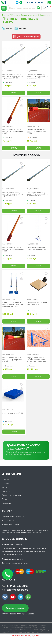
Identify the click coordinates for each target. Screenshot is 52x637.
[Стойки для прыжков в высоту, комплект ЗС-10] (38, 228)
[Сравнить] (21, 167)
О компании (7, 480)
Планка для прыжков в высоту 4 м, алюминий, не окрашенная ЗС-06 (37, 76)
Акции (4, 499)
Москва (13, 614)
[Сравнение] (21, 49)
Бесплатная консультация (13, 516)
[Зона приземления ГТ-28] (13, 394)
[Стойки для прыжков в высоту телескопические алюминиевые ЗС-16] (13, 283)
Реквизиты (6, 503)
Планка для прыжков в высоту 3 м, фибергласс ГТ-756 (36, 131)
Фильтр (22, 29)
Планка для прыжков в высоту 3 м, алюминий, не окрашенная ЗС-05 (12, 76)
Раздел (9, 29)
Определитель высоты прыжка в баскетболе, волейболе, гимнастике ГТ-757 (36, 360)
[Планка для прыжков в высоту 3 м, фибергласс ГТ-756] (38, 110)
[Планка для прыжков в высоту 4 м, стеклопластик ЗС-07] (13, 110)
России (31, 614)
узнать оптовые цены (28, 36)
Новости (5, 487)
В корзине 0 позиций (25, 636)
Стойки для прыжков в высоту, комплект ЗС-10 (36, 248)
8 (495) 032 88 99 (35, 2)
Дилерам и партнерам (11, 495)
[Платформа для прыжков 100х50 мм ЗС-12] (38, 283)
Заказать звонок (15, 608)
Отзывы (5, 483)
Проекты (6, 491)
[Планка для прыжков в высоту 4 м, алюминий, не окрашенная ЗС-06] (38, 55)
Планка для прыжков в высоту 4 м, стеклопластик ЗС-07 (13, 131)
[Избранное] (44, 7)
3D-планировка (8, 520)
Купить (14, 93)
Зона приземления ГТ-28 (12, 413)
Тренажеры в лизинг (11, 524)
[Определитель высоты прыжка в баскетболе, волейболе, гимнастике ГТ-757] (38, 339)
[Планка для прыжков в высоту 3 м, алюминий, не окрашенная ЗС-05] (13, 55)
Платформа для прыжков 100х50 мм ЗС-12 (37, 303)
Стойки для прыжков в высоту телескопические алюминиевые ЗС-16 (12, 304)
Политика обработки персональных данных (19, 627)
